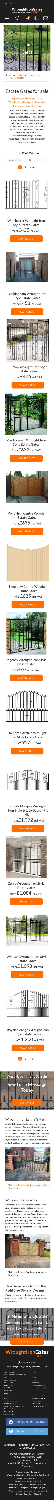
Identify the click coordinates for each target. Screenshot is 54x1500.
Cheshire (32, 1484)
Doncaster (27, 1494)
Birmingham (23, 1488)
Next (32, 167)
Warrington (34, 1488)
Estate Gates (17, 77)
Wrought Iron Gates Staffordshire (27, 1481)
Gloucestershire (40, 1491)
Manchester (42, 1484)
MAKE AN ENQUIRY (27, 1341)
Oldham (19, 1494)
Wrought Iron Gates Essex (37, 1475)
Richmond (37, 1494)
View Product (26, 238)
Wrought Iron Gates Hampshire (27, 1472)
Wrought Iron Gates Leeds (17, 1484)
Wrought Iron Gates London (27, 1478)
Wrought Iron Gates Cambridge (20, 1491)
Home (8, 75)
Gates (20, 75)
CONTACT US (27, 1102)
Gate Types (35, 75)
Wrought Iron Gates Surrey (17, 1475)
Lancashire (13, 1488)
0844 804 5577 (28, 1362)
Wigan (42, 1488)
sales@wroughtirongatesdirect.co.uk (28, 1366)
